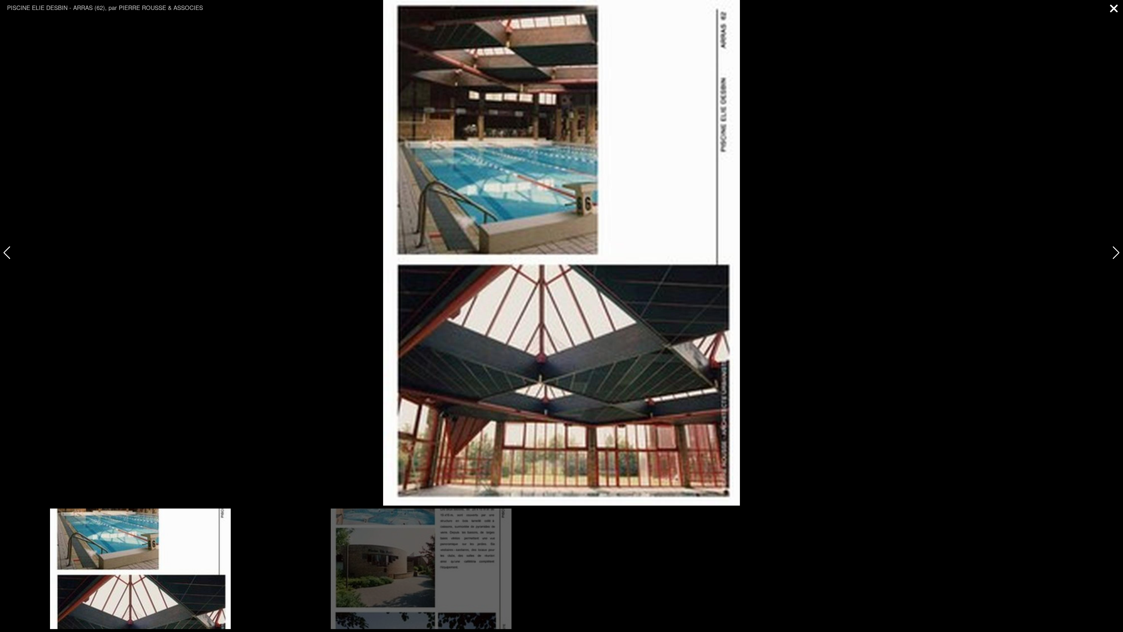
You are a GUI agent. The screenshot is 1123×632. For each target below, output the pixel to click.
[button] (1116, 252)
